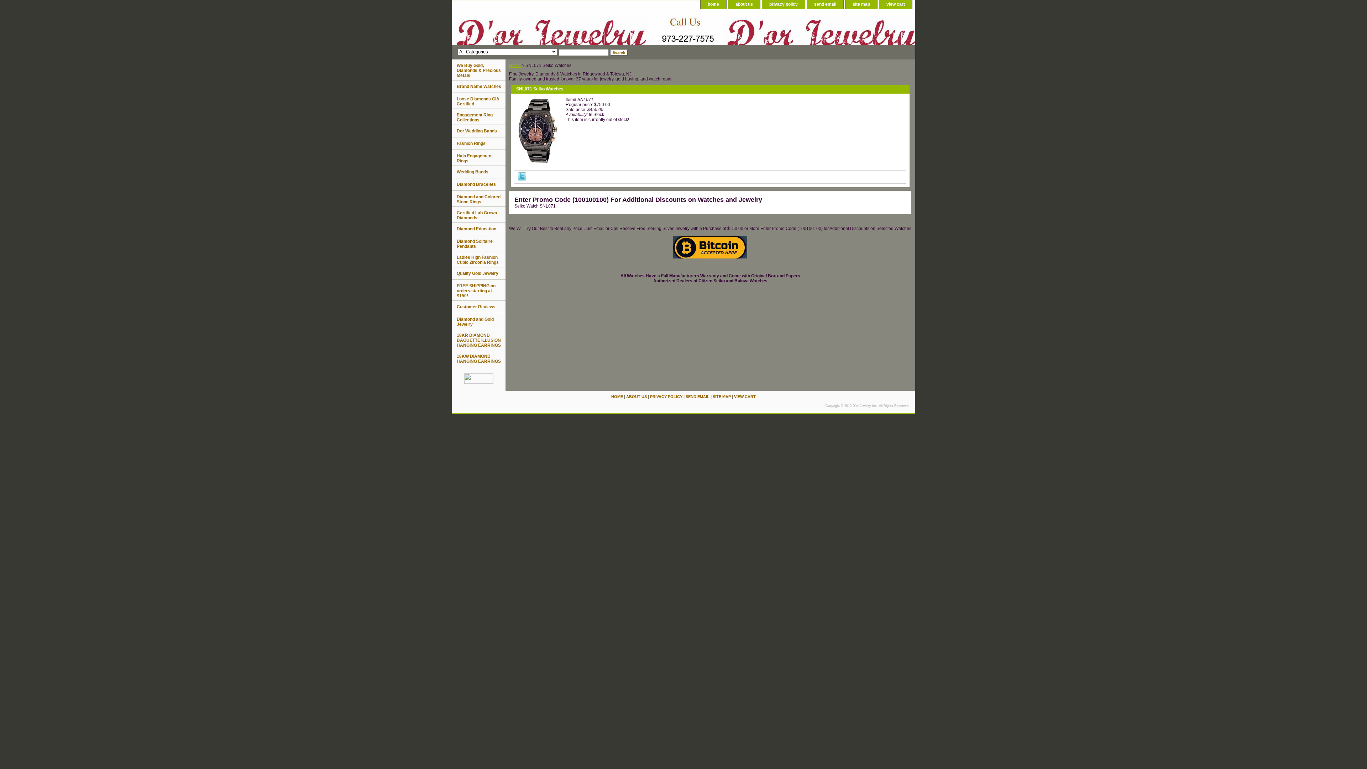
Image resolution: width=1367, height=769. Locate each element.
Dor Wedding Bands (477, 131)
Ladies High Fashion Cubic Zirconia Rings (478, 260)
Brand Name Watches (479, 86)
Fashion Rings (471, 143)
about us (744, 4)
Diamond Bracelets (476, 184)
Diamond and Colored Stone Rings (479, 199)
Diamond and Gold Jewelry (475, 322)
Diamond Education (476, 228)
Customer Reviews (476, 306)
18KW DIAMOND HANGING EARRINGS (479, 359)
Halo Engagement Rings (475, 158)
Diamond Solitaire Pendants (475, 244)
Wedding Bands (472, 171)
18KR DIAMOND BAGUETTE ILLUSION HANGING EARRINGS (479, 340)
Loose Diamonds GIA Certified (478, 101)
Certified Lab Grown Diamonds (477, 215)
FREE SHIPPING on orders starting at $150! (476, 290)
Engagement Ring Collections (475, 117)
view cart (895, 4)
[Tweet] (522, 179)
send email (825, 4)
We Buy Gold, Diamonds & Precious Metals (479, 70)
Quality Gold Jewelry (477, 273)
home (713, 4)
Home (515, 65)
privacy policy (783, 4)
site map (861, 4)
